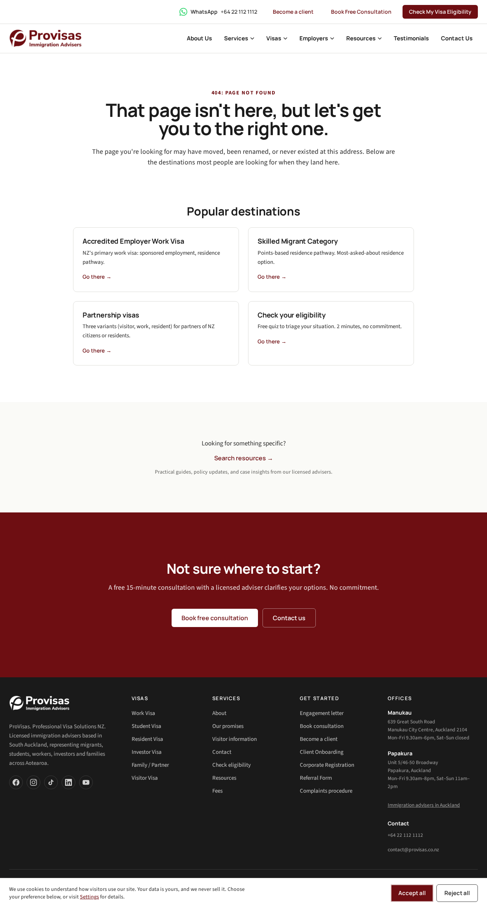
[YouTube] (86, 782)
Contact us (289, 618)
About (219, 713)
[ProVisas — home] (45, 38)
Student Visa (146, 726)
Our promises (228, 726)
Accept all (412, 893)
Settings (89, 897)
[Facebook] (16, 782)
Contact (221, 752)
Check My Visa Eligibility (440, 11)
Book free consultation (214, 618)
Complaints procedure (326, 791)
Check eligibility (231, 765)
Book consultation (322, 726)
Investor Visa (147, 752)
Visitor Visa (145, 778)
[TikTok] (51, 782)
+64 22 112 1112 (405, 835)
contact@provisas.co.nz (413, 849)
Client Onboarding (322, 752)
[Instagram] (33, 782)
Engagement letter (322, 713)
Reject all (457, 893)
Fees (217, 791)
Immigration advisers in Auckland (424, 805)
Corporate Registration (327, 765)
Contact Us (457, 38)
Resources (224, 778)
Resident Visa (147, 739)
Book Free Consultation (361, 11)
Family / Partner (150, 765)
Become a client (293, 11)
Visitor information (234, 739)
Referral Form (316, 778)
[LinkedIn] (68, 782)
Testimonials (411, 38)
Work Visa (143, 713)
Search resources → (243, 458)
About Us (199, 38)
